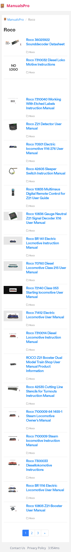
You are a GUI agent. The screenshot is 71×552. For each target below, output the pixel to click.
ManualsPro (15, 20)
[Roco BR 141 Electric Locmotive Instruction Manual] (13, 240)
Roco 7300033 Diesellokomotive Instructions (39, 465)
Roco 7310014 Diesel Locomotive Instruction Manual (43, 337)
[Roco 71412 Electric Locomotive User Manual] (13, 316)
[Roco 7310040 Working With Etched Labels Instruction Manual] (13, 100)
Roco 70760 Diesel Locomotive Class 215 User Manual (46, 268)
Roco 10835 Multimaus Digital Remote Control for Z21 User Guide (45, 193)
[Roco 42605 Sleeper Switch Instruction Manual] (13, 171)
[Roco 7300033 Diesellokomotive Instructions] (13, 463)
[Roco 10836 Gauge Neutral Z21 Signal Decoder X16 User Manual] (13, 216)
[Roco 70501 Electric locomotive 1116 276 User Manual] (13, 146)
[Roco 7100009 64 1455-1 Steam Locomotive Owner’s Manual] (13, 414)
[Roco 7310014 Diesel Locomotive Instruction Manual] (13, 335)
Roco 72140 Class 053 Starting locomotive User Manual (44, 292)
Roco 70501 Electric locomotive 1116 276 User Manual (44, 149)
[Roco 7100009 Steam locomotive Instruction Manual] (13, 438)
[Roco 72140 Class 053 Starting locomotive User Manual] (13, 290)
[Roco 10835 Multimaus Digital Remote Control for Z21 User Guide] (13, 192)
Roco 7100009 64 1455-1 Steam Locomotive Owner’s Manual (44, 416)
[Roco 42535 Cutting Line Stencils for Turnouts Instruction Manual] (13, 389)
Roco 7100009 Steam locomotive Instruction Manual (43, 441)
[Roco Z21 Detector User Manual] (13, 127)
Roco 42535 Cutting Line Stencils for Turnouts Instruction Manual (44, 391)
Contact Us (17, 548)
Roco (32, 52)
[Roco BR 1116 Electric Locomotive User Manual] (13, 488)
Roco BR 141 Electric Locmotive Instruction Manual (42, 243)
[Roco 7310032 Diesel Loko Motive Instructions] (13, 67)
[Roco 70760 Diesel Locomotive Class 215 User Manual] (13, 266)
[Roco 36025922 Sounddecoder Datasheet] (13, 42)
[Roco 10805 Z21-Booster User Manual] (13, 508)
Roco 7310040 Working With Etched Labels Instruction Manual (43, 104)
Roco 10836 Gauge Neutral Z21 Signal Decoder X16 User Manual (46, 218)
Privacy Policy (36, 548)
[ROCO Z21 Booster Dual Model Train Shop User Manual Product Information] (13, 365)
